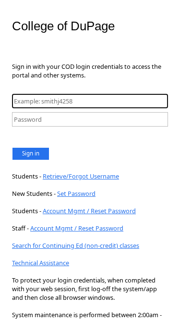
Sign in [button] (30, 153)
